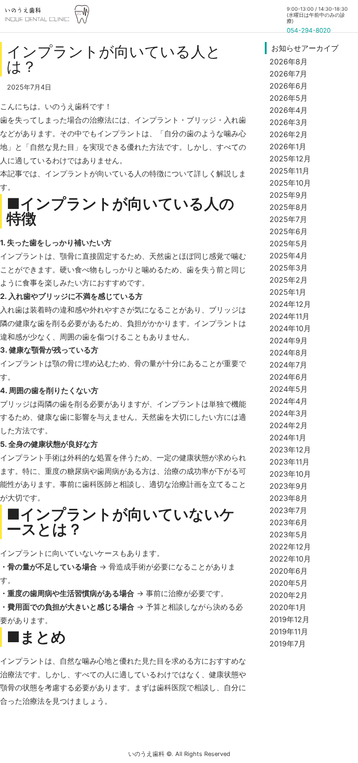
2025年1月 (287, 292)
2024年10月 (290, 328)
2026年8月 (288, 61)
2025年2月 (288, 279)
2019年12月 (289, 619)
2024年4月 (288, 401)
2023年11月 (289, 461)
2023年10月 (290, 474)
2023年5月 (288, 534)
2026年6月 (288, 85)
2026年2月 (288, 134)
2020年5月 (288, 583)
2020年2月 (288, 595)
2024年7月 (288, 364)
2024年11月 (289, 316)
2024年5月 (288, 389)
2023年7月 (288, 510)
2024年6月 (288, 377)
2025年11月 (289, 170)
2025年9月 (288, 195)
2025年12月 (290, 158)
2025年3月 (288, 267)
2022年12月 (290, 546)
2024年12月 (290, 304)
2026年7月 (288, 73)
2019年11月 (288, 631)
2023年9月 (288, 486)
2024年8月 (288, 352)
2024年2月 (288, 425)
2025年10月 (290, 182)
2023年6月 (288, 522)
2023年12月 (290, 449)
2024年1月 (287, 437)
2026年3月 (288, 122)
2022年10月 (290, 558)
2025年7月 (288, 219)
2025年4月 (288, 255)
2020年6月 (288, 571)
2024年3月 (288, 413)
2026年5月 (288, 98)
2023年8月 (288, 498)
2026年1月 (287, 146)
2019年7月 (287, 643)
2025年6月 (288, 231)
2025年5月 (288, 243)
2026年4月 (288, 110)
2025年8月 (288, 207)
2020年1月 (287, 607)
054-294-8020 (308, 30)
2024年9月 (288, 340)
